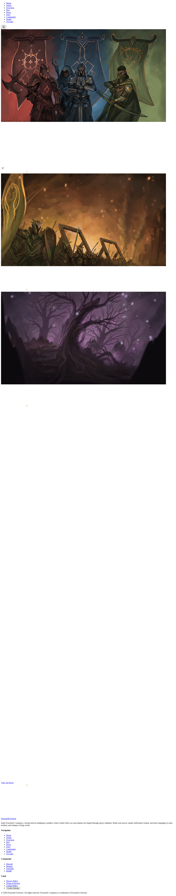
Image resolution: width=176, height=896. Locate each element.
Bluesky (9, 866)
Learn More (6, 169)
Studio (8, 19)
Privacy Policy (12, 881)
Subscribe (29, 806)
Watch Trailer (17, 169)
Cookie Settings (13, 888)
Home (8, 3)
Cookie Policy (12, 886)
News (8, 12)
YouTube (10, 869)
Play (8, 10)
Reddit (9, 871)
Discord (9, 864)
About (8, 5)
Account (9, 22)
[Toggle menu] (3, 27)
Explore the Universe (14, 403)
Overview (10, 8)
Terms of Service (13, 883)
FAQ (8, 15)
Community (11, 17)
